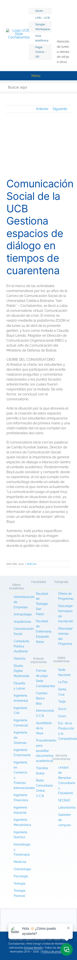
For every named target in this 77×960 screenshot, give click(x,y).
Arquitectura (22, 621)
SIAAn (39, 10)
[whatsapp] (60, 23)
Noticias (32, 564)
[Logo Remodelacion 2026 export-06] (19, 30)
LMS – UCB (42, 17)
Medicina (20, 862)
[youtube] (60, 13)
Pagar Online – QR (40, 52)
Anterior (42, 109)
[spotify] (56, 32)
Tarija (62, 701)
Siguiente (60, 109)
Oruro (62, 716)
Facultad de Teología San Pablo (42, 604)
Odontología (22, 869)
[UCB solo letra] (38, 911)
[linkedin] (52, 23)
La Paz (63, 682)
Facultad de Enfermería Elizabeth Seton (43, 631)
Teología (19, 883)
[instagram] (52, 13)
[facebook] (52, 4)
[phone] (60, 922)
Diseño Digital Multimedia (22, 671)
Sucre (62, 709)
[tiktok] (60, 4)
